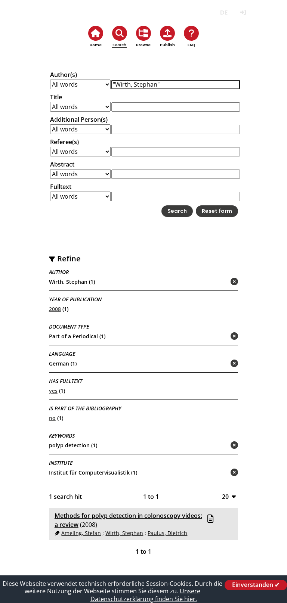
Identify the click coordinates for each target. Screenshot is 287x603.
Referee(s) (64, 142)
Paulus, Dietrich (167, 533)
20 (225, 496)
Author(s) (63, 75)
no (52, 418)
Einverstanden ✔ (256, 585)
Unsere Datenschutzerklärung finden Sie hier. (145, 595)
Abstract (62, 164)
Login (242, 12)
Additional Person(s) (79, 119)
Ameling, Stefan (81, 533)
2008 (55, 309)
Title (56, 97)
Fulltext (60, 187)
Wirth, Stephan (124, 533)
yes (53, 390)
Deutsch (223, 12)
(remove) (220, 282)
